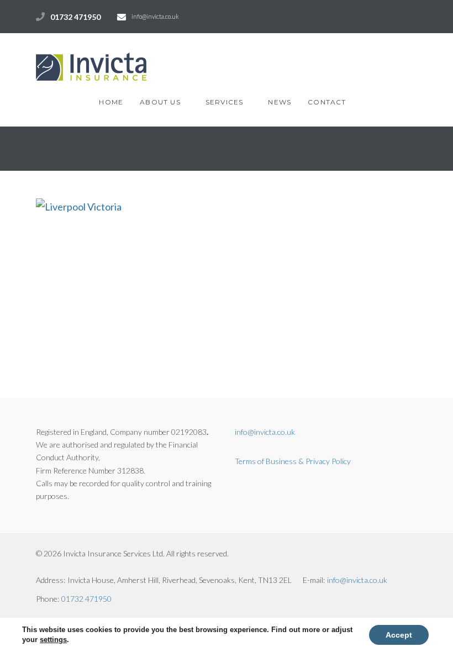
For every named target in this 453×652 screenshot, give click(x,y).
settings (53, 639)
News (279, 102)
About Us (160, 102)
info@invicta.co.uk (155, 16)
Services (225, 102)
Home (111, 102)
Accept (399, 634)
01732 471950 (75, 17)
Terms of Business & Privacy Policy (293, 461)
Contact (327, 102)
